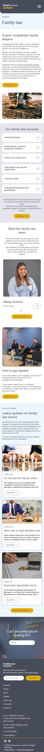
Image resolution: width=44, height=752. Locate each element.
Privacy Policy (33, 672)
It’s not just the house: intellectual (24, 478)
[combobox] (22, 642)
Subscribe (32, 678)
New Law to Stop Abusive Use (22, 530)
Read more (11, 493)
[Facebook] (5, 741)
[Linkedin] (9, 741)
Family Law (8, 474)
